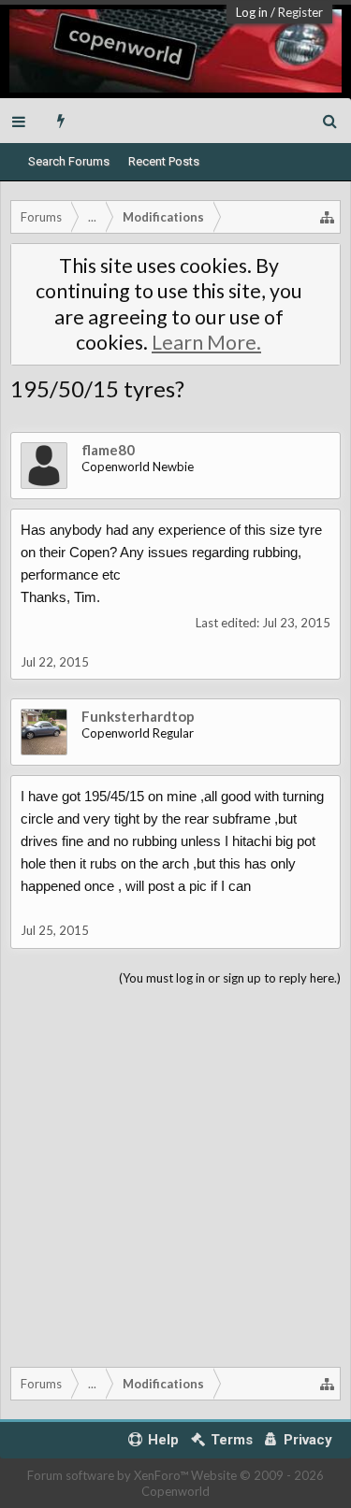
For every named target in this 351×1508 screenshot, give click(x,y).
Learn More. (206, 342)
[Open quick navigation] (327, 217)
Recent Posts (163, 161)
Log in (252, 12)
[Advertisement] (175, 1173)
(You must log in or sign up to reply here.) (230, 977)
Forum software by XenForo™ (109, 1475)
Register (300, 12)
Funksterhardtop (138, 716)
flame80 (108, 449)
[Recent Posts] (61, 120)
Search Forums (69, 161)
